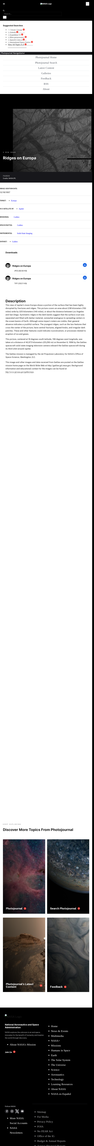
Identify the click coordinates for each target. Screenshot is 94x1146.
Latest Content (46, 67)
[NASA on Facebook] (7, 1111)
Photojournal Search (46, 62)
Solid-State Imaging (24, 233)
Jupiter (21, 209)
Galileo (16, 217)
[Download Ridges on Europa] (85, 266)
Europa (14, 201)
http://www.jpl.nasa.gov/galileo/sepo (20, 372)
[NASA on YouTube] (22, 1111)
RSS (46, 83)
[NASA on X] (17, 1111)
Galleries (46, 73)
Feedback (46, 78)
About (46, 89)
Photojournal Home (46, 57)
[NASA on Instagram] (12, 1111)
